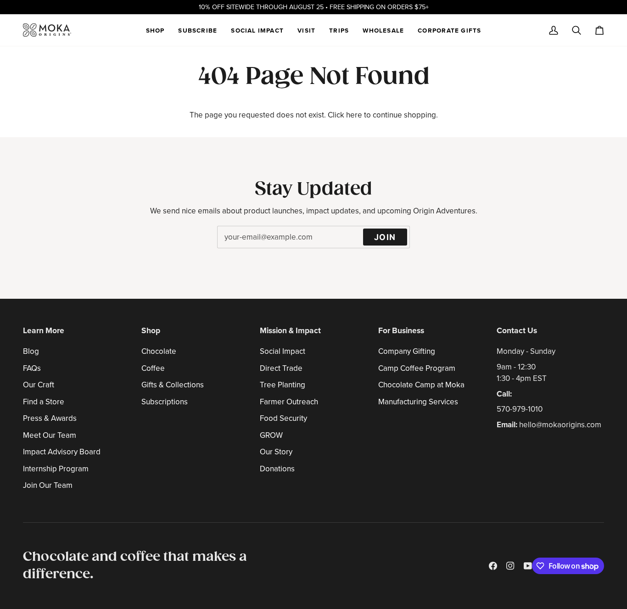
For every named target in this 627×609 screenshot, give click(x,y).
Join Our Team (48, 485)
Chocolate (158, 351)
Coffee (153, 368)
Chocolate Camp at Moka (421, 385)
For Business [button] (401, 330)
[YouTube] (528, 566)
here (354, 115)
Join (385, 237)
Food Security (283, 418)
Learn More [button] (43, 330)
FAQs (32, 368)
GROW (271, 435)
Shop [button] (150, 330)
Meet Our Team (49, 435)
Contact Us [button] (517, 330)
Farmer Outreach (289, 402)
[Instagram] (510, 566)
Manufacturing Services (418, 402)
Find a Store (43, 402)
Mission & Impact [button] (290, 330)
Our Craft (38, 385)
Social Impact (282, 351)
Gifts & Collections (172, 385)
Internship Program (56, 469)
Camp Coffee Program (416, 368)
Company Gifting (406, 351)
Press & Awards (50, 418)
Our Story (276, 452)
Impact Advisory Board (62, 452)
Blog (31, 351)
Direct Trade (281, 368)
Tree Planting (282, 385)
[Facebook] (493, 566)
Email (231, 247)
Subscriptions (164, 402)
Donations (277, 469)
